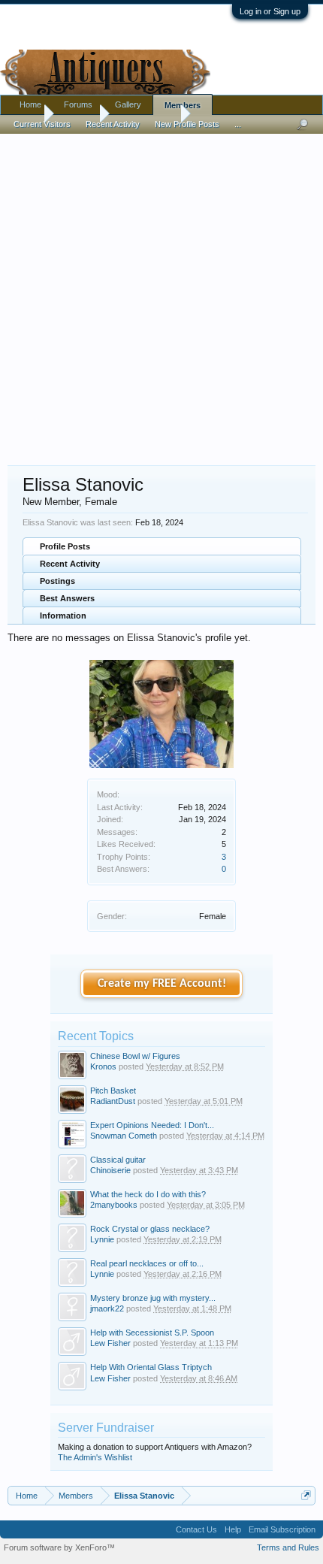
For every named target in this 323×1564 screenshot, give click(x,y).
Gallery (128, 104)
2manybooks (113, 1204)
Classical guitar (118, 1159)
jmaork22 (107, 1308)
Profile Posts (65, 546)
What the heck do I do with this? (148, 1194)
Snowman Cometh (123, 1135)
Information (63, 615)
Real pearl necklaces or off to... (147, 1263)
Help (233, 1529)
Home (30, 104)
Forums (78, 104)
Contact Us (196, 1529)
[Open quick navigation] (306, 1495)
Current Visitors (42, 124)
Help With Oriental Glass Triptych (151, 1367)
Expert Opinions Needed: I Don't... (152, 1125)
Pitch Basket (113, 1090)
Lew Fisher (110, 1343)
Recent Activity (70, 563)
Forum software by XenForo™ (59, 1547)
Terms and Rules (288, 1547)
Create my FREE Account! (162, 984)
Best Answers (67, 598)
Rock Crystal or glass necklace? (150, 1228)
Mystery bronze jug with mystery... (153, 1297)
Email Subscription (282, 1529)
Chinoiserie (110, 1170)
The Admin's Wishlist (95, 1457)
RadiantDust (112, 1101)
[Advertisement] (161, 292)
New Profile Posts (187, 124)
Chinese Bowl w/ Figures (135, 1055)
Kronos (103, 1066)
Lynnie (102, 1239)
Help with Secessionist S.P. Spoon (152, 1332)
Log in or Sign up (270, 11)
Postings (57, 580)
